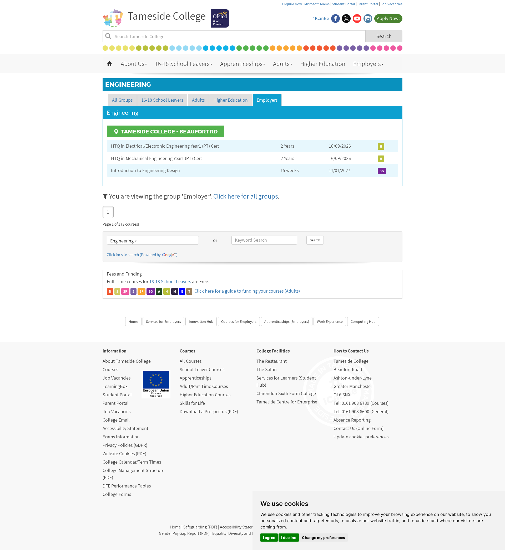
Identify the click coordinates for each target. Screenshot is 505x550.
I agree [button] (269, 537)
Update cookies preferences (361, 437)
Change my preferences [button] (323, 537)
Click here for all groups (245, 196)
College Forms (117, 494)
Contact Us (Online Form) (358, 428)
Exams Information (121, 437)
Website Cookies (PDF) (124, 453)
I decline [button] (288, 537)
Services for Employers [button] (163, 321)
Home (175, 527)
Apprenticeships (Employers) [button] (286, 321)
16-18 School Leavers (182, 63)
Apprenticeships (241, 63)
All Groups (122, 100)
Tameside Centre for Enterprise (286, 402)
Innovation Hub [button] (201, 321)
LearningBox (115, 386)
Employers (367, 63)
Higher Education (322, 63)
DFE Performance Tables (127, 486)
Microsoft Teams (317, 4)
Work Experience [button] (330, 321)
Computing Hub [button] (363, 321)
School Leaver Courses (202, 369)
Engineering (122, 241)
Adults (281, 63)
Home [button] (133, 321)
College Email (116, 420)
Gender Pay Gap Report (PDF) (184, 533)
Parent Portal (367, 4)
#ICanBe (320, 18)
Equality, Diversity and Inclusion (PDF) (245, 533)
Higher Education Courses (205, 395)
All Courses (190, 361)
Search (384, 36)
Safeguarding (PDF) (200, 527)
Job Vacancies (391, 4)
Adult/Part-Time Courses (204, 386)
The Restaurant (271, 361)
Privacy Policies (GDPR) (125, 445)
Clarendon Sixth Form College (286, 393)
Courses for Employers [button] (238, 321)
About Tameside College (127, 361)
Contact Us (358, 351)
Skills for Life (192, 403)
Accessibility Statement (125, 428)
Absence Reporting (352, 420)
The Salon (266, 369)
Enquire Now (292, 4)
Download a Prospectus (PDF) (209, 411)
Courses (110, 369)
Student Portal (343, 4)
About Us (132, 63)
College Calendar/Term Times (132, 462)
